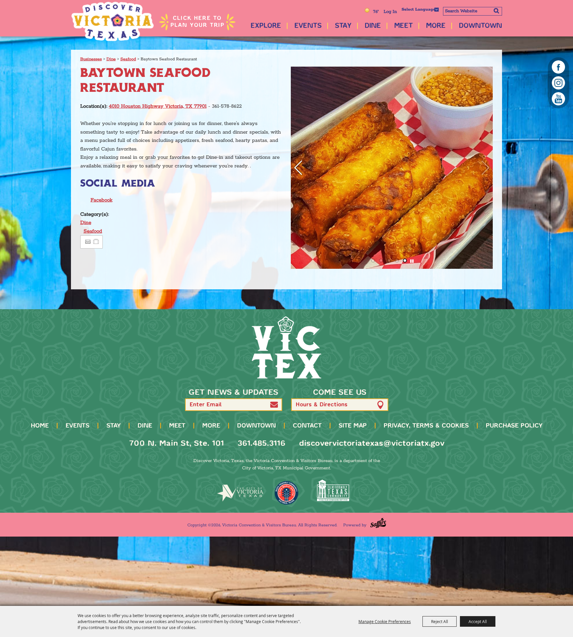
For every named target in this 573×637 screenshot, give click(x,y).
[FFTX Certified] (333, 490)
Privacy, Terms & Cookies (426, 426)
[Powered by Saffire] (378, 523)
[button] (484, 167)
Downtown (480, 26)
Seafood (128, 59)
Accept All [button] (478, 621)
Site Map (353, 426)
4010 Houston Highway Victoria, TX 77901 (158, 106)
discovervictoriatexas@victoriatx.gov (371, 443)
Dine (373, 26)
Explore (266, 26)
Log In (390, 12)
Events (308, 26)
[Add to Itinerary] (96, 242)
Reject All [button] (439, 621)
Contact (307, 426)
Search (496, 10)
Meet (403, 26)
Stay (343, 26)
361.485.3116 (261, 443)
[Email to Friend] (88, 242)
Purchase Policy (514, 426)
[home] (286, 347)
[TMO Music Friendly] (286, 493)
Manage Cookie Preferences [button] (384, 621)
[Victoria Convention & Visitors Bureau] (112, 21)
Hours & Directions (322, 404)
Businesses (91, 59)
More (436, 26)
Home (40, 426)
